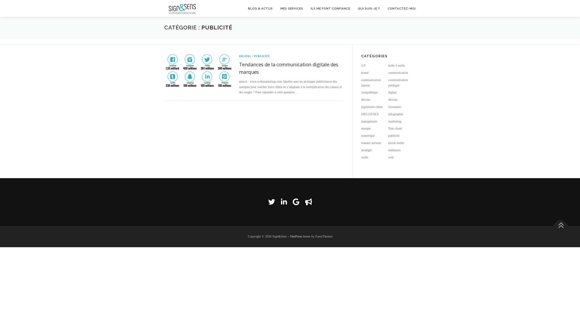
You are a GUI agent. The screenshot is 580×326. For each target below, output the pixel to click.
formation (394, 107)
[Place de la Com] (308, 202)
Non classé (395, 128)
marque (366, 128)
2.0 (363, 65)
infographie (395, 114)
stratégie (366, 150)
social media (396, 143)
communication (398, 72)
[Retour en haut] (561, 226)
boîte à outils (396, 65)
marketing (394, 121)
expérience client (372, 107)
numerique (368, 135)
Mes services (291, 8)
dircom (365, 99)
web (391, 157)
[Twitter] (271, 202)
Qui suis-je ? (369, 8)
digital (245, 56)
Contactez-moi (402, 8)
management (369, 121)
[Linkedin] (284, 202)
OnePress (296, 236)
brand (364, 72)
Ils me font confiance (330, 8)
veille (364, 157)
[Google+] (296, 202)
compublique (369, 92)
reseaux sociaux (371, 143)
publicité (262, 56)
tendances (394, 150)
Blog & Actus (260, 8)
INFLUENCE (370, 114)
